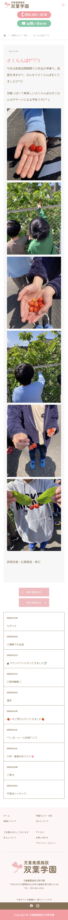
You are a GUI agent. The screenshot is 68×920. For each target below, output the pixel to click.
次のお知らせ (34, 602)
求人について (9, 837)
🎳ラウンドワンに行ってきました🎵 (27, 663)
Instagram (37, 905)
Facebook (30, 905)
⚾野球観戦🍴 (14, 681)
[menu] (63, 5)
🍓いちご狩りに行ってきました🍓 (25, 719)
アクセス (40, 832)
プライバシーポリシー (46, 842)
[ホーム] (4, 34)
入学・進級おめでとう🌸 (20, 756)
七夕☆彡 (12, 625)
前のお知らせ (34, 592)
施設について (9, 820)
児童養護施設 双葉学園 (41, 915)
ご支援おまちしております (16, 832)
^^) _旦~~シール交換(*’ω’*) (22, 737)
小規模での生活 (15, 644)
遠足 (9, 700)
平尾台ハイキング (16, 793)
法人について (42, 820)
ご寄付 (10, 775)
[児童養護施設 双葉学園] (27, 5)
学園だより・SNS (44, 815)
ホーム (6, 815)
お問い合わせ (42, 837)
